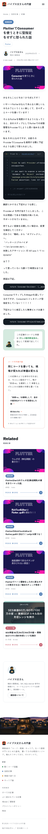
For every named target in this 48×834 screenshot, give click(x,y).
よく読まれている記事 (11, 797)
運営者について (17, 695)
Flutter (8, 44)
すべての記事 (8, 792)
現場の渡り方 (10, 776)
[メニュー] (43, 4)
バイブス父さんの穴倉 (19, 4)
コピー (39, 154)
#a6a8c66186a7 (28, 154)
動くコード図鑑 (11, 767)
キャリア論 (9, 780)
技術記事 (14, 14)
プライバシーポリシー (11, 806)
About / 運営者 (8, 802)
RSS (4, 811)
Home (5, 14)
